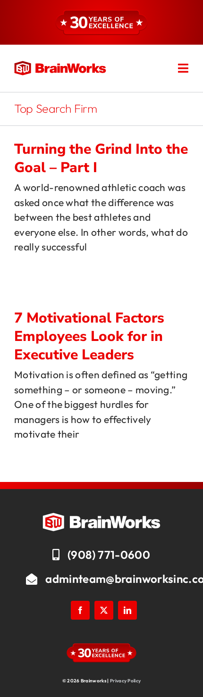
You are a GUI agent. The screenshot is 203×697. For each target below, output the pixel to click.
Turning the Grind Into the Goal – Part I (101, 158)
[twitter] (103, 610)
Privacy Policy (125, 681)
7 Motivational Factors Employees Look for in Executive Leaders (89, 336)
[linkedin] (127, 610)
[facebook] (80, 610)
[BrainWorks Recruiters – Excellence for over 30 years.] (60, 65)
